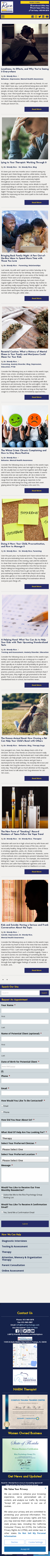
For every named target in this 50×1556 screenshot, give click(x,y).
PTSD (13, 367)
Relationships (35, 265)
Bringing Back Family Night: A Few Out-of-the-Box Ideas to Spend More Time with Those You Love (23, 258)
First (3, 1016)
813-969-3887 (27, 1322)
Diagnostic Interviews (14, 1240)
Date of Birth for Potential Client (20, 1061)
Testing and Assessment (12, 652)
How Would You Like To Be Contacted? (23, 1100)
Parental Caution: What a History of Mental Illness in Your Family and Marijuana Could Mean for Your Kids (24, 354)
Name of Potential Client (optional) (21, 1033)
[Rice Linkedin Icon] (43, 16)
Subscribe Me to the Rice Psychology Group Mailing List (23, 1196)
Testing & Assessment (15, 1246)
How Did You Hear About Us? (17, 1119)
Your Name (8, 1005)
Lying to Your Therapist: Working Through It (24, 162)
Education (5, 367)
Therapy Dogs (38, 745)
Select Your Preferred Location (19, 1154)
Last (3, 1027)
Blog (35, 167)
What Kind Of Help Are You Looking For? (24, 1132)
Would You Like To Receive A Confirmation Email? (24, 1206)
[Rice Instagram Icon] (36, 16)
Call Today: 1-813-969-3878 (40, 10)
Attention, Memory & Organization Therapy (22, 1258)
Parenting (23, 265)
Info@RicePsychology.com (27, 1325)
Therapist (37, 839)
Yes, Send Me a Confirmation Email (19, 1212)
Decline (14, 1542)
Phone (5, 1076)
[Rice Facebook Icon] (32, 16)
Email (5, 1088)
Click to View (32, 1327)
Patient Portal (35, 2)
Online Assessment (13, 1270)
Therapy (6, 1252)
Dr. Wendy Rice (10, 76)
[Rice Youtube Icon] (47, 16)
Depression (15, 79)
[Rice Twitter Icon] (40, 16)
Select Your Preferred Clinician (18, 1143)
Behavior (5, 79)
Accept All (25, 1549)
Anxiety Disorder (18, 364)
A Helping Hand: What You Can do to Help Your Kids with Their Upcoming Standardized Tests (24, 642)
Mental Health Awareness (32, 79)
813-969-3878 (28, 1319)
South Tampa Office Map (40, 8)
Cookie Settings (36, 1542)
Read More (36, 109)
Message (7, 1165)
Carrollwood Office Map (40, 5)
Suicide (4, 935)
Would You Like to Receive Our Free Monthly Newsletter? (20, 1189)
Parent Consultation (13, 1265)
